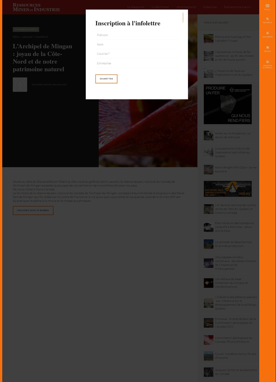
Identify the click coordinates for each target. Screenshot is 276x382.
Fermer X (183, 17)
